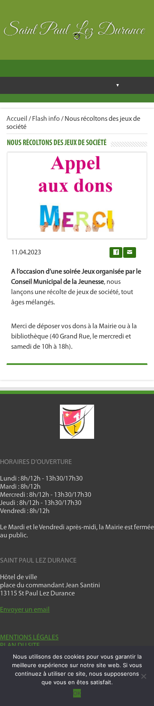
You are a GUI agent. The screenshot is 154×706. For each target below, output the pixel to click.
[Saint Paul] (77, 32)
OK (77, 693)
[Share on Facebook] (116, 252)
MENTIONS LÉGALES (29, 637)
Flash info (46, 119)
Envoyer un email (25, 610)
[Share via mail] (129, 252)
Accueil (16, 119)
